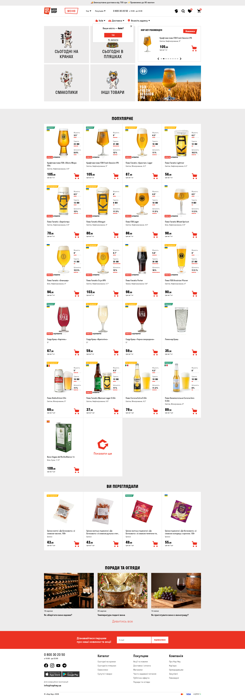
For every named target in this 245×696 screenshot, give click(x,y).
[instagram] (52, 665)
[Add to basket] (194, 48)
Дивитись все (122, 621)
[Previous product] (158, 58)
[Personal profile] (176, 11)
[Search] (183, 11)
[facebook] (46, 665)
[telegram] (64, 665)
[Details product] (147, 44)
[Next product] (180, 58)
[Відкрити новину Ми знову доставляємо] (169, 100)
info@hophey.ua (52, 685)
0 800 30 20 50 (120, 11)
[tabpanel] (169, 44)
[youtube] (58, 665)
